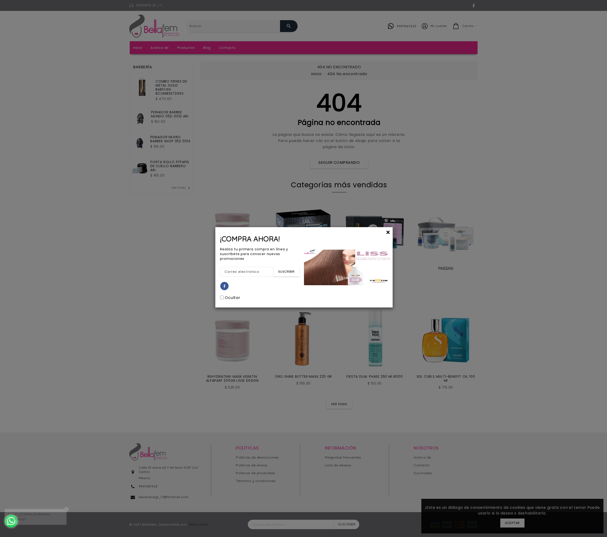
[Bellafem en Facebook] (224, 286)
